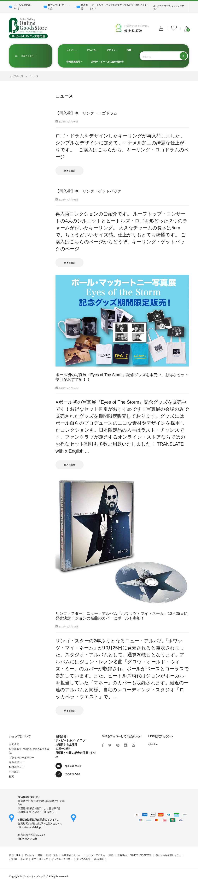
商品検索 (98, 859)
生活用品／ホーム (71, 855)
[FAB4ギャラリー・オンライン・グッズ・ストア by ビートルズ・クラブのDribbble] (117, 745)
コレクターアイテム (94, 855)
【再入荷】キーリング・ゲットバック (88, 191)
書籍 (40, 855)
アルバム (91, 50)
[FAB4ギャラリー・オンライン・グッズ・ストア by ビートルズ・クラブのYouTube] (133, 745)
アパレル (29, 855)
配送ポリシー (16, 767)
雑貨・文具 (52, 855)
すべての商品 (83, 859)
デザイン (111, 50)
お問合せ (14, 744)
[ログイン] (161, 28)
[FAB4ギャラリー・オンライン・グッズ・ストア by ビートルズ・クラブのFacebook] (103, 745)
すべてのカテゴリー (62, 859)
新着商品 (84, 7)
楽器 (111, 855)
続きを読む (69, 170)
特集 (129, 50)
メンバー (71, 50)
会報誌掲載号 (73, 61)
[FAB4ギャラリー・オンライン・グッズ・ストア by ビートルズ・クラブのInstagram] (125, 745)
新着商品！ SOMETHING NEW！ (134, 855)
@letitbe (153, 744)
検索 (11, 776)
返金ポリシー (16, 762)
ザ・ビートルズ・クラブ (35, 876)
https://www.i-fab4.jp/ (29, 827)
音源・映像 (15, 855)
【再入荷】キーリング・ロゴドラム (86, 113)
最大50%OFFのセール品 (58, 7)
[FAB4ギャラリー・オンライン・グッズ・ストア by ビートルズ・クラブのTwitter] (110, 745)
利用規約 (14, 771)
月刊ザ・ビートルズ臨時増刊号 (107, 61)
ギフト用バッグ (40, 859)
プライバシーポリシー (21, 757)
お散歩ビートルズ (18, 859)
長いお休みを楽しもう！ (168, 855)
